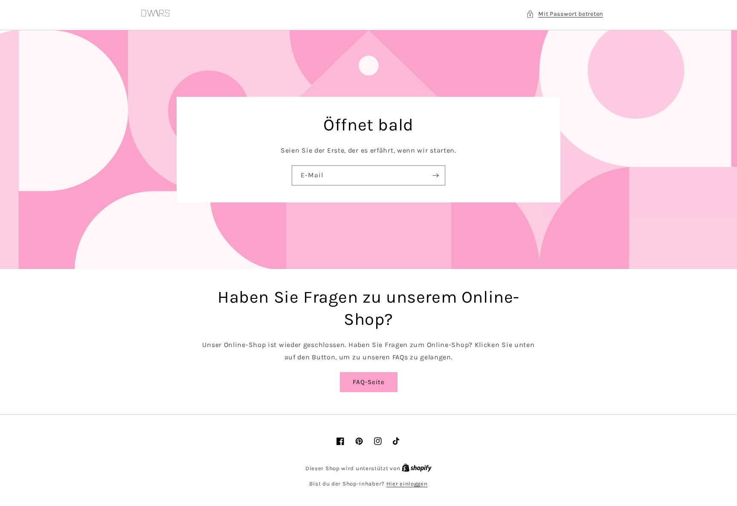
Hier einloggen (407, 483)
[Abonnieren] (435, 175)
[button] (564, 14)
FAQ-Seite (369, 382)
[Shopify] (417, 468)
